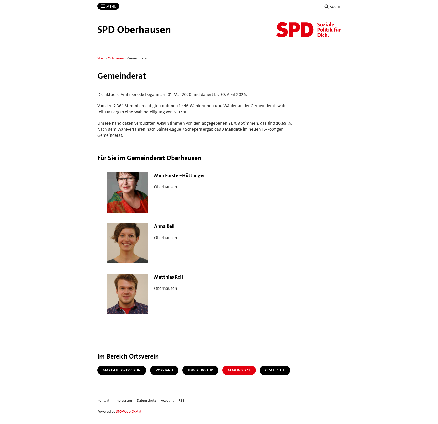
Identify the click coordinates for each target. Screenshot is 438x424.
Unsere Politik (200, 370)
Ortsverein (116, 58)
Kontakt (103, 400)
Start (101, 58)
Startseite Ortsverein (122, 370)
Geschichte (275, 370)
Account (167, 400)
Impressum (123, 400)
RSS (181, 400)
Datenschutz (146, 400)
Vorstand (164, 370)
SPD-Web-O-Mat (128, 411)
